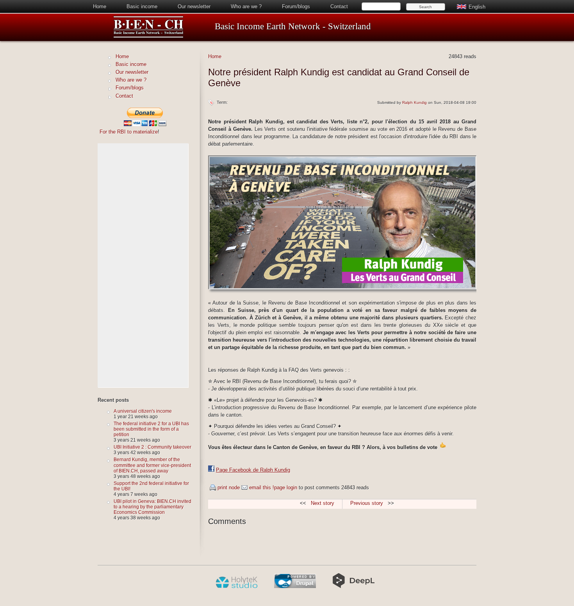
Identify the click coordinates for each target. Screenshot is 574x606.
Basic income (142, 6)
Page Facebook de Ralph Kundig (253, 470)
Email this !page (267, 487)
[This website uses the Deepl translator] (353, 586)
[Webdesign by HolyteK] (236, 586)
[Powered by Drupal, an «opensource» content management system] (295, 586)
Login (292, 487)
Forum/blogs (296, 6)
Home (99, 6)
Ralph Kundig (414, 102)
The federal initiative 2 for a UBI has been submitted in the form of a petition (151, 429)
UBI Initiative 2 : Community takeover (152, 446)
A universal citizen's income (143, 411)
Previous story (366, 503)
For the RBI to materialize (129, 132)
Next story (322, 503)
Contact (339, 6)
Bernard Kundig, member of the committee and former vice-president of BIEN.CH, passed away (152, 465)
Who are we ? (246, 6)
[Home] (148, 36)
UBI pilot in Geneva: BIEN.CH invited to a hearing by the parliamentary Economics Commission (152, 507)
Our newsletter (194, 6)
